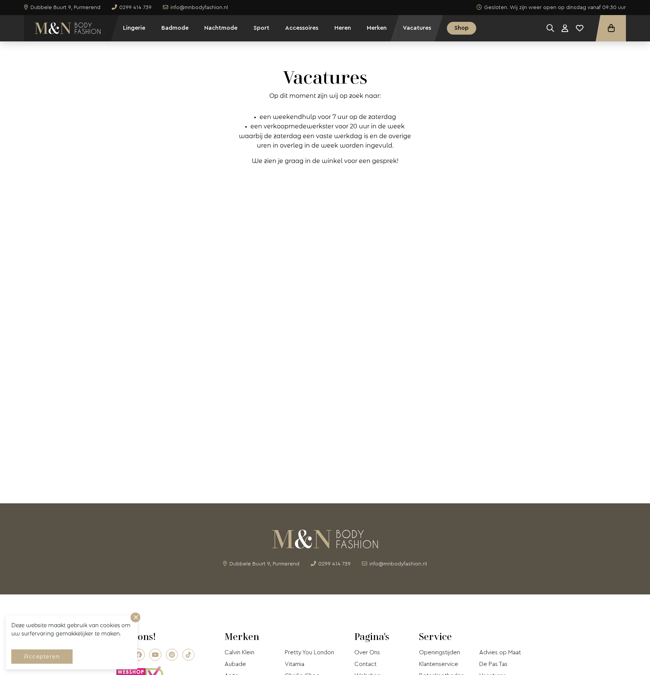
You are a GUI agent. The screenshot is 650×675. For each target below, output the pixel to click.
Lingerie (134, 28)
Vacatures (417, 28)
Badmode (174, 28)
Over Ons (367, 652)
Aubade (235, 664)
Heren (342, 28)
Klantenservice (438, 664)
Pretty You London (309, 652)
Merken (377, 28)
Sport (261, 28)
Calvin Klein (239, 652)
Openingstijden (439, 652)
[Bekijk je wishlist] (579, 28)
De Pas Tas (493, 664)
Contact (365, 664)
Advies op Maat (500, 652)
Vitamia (294, 664)
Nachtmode (220, 28)
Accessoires (301, 28)
